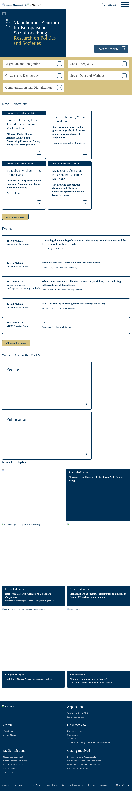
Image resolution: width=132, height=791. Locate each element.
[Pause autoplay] (4, 13)
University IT (73, 735)
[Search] (103, 4)
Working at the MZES (77, 713)
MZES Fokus (9, 772)
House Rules (51, 785)
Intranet (91, 785)
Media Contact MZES (13, 756)
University (104, 785)
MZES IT (71, 738)
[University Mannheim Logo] (14, 4)
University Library (75, 731)
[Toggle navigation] (125, 4)
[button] (33, 64)
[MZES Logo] (34, 4)
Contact (5, 785)
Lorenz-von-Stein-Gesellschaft (81, 756)
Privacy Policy (34, 785)
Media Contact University (15, 760)
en (109, 4)
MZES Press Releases (13, 764)
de (114, 4)
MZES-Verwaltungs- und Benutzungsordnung (88, 742)
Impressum (18, 785)
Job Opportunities (75, 716)
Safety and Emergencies (72, 785)
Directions (8, 731)
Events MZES (9, 735)
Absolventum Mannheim (78, 768)
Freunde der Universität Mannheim (83, 764)
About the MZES (107, 48)
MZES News (9, 768)
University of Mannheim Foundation (84, 760)
